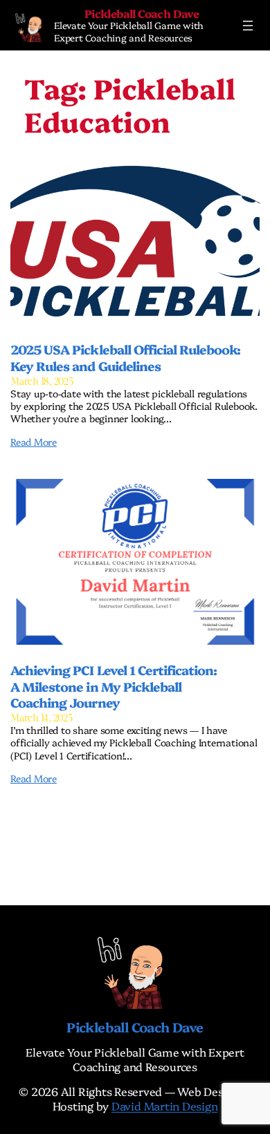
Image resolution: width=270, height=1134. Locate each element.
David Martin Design (164, 1105)
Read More (33, 441)
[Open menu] (248, 25)
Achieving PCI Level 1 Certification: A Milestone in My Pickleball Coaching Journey (113, 686)
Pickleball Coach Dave (141, 13)
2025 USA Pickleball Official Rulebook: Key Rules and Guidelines (125, 358)
